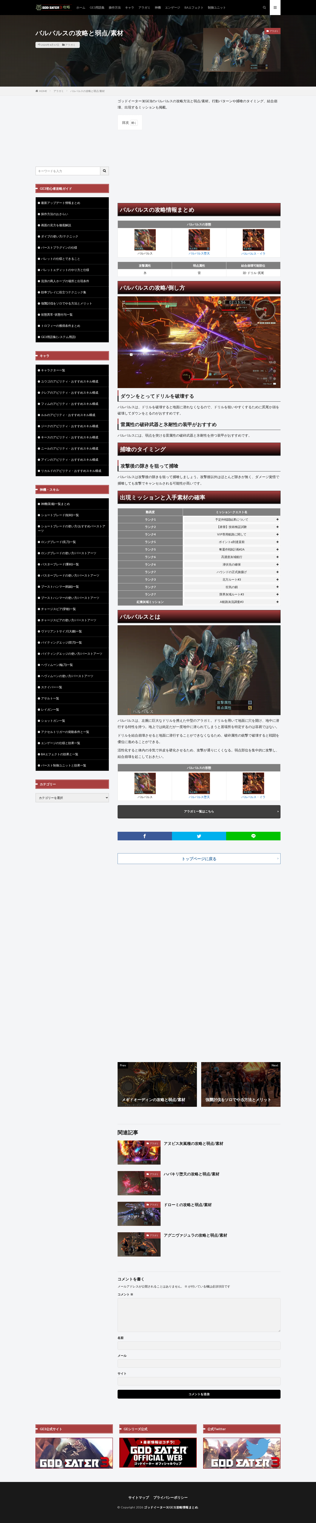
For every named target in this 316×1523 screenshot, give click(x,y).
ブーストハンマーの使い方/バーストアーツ (70, 597)
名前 (121, 1337)
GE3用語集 (97, 7)
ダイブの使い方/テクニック (59, 236)
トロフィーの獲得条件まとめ (60, 325)
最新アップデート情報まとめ (60, 203)
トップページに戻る (199, 858)
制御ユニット (217, 7)
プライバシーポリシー (170, 1497)
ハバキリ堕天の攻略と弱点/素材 (191, 1173)
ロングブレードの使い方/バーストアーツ (68, 553)
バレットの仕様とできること (60, 258)
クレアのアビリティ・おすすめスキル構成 (69, 392)
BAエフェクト (194, 7)
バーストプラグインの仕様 (59, 247)
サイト (122, 1373)
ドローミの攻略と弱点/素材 (188, 1204)
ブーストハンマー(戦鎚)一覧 (60, 586)
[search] (104, 171)
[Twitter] (199, 836)
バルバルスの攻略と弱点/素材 (87, 91)
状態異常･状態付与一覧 (57, 314)
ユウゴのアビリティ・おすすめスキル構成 (69, 381)
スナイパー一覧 (51, 687)
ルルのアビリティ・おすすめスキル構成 (68, 415)
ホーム (80, 7)
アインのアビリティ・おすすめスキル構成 (69, 459)
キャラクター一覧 (53, 370)
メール (122, 1355)
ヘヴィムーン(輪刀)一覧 (57, 665)
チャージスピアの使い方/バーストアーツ (68, 620)
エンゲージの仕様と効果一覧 (60, 743)
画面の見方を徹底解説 (56, 225)
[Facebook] (145, 836)
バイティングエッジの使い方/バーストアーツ (71, 653)
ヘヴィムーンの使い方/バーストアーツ (67, 676)
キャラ (129, 7)
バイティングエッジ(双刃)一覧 (61, 642)
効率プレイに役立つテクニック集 (63, 292)
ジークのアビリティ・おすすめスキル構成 (69, 426)
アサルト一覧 (50, 698)
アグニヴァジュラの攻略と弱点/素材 (195, 1235)
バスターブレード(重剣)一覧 (60, 564)
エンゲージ (172, 7)
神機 (158, 7)
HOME (43, 91)
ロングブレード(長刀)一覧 (58, 542)
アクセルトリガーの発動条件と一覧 (65, 732)
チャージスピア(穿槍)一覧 (58, 609)
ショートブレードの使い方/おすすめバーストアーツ (71, 528)
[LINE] (253, 836)
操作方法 (115, 7)
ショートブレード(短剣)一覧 (60, 515)
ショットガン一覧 (53, 720)
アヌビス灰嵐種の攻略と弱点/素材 (193, 1143)
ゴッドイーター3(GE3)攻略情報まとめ (171, 1507)
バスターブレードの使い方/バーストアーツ (70, 575)
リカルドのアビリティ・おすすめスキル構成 (71, 470)
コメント (125, 1294)
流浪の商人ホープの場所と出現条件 (65, 281)
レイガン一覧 (50, 709)
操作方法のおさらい (54, 214)
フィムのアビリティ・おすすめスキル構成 (69, 403)
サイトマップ (138, 1497)
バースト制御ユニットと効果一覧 (63, 765)
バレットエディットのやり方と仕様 (65, 270)
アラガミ (144, 7)
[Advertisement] (199, 164)
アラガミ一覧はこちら (199, 811)
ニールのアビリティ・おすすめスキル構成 (69, 448)
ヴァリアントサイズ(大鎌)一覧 (61, 631)
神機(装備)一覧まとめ (55, 504)
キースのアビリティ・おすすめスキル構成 (69, 437)
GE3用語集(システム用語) (58, 337)
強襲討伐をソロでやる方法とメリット (66, 303)
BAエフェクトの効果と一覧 (59, 754)
